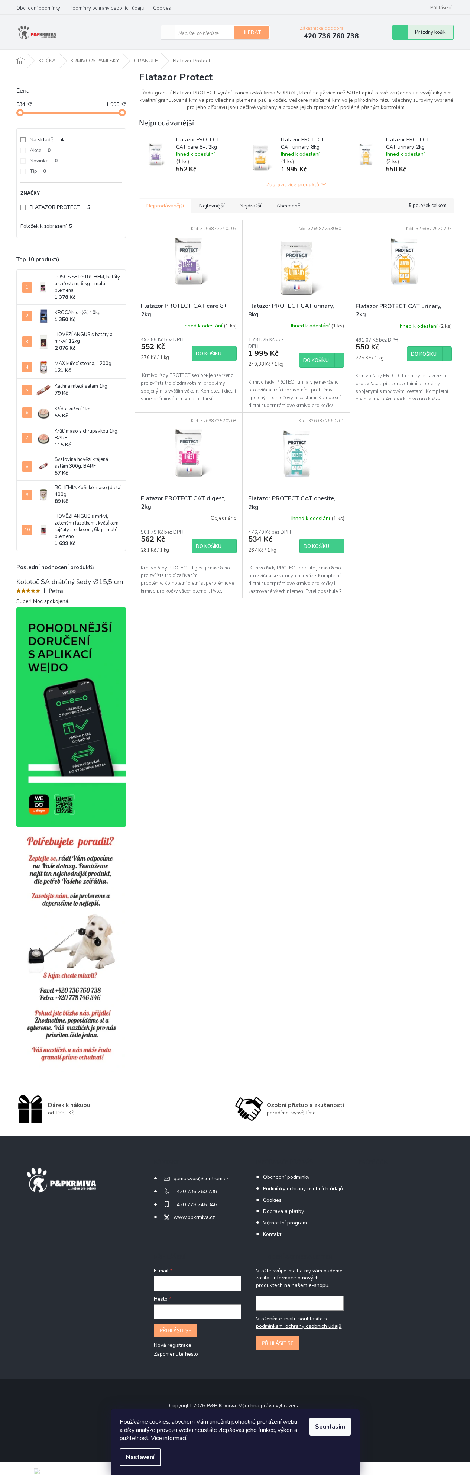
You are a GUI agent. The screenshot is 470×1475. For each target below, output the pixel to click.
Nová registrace (172, 1345)
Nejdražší (250, 205)
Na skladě (47, 139)
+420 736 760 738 (195, 1191)
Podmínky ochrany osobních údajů (106, 8)
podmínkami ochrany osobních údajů (298, 1326)
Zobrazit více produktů (292, 184)
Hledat (251, 32)
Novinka (44, 160)
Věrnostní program (285, 1222)
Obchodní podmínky (38, 8)
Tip (38, 171)
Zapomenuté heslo (176, 1354)
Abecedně (288, 205)
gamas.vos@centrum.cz (201, 1178)
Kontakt (272, 1234)
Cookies (162, 8)
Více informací (168, 1438)
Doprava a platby (283, 1211)
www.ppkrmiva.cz (194, 1217)
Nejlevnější (211, 205)
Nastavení (140, 1457)
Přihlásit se (175, 1330)
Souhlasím (330, 1427)
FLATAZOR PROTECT (60, 207)
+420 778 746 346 (195, 1204)
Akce (40, 150)
